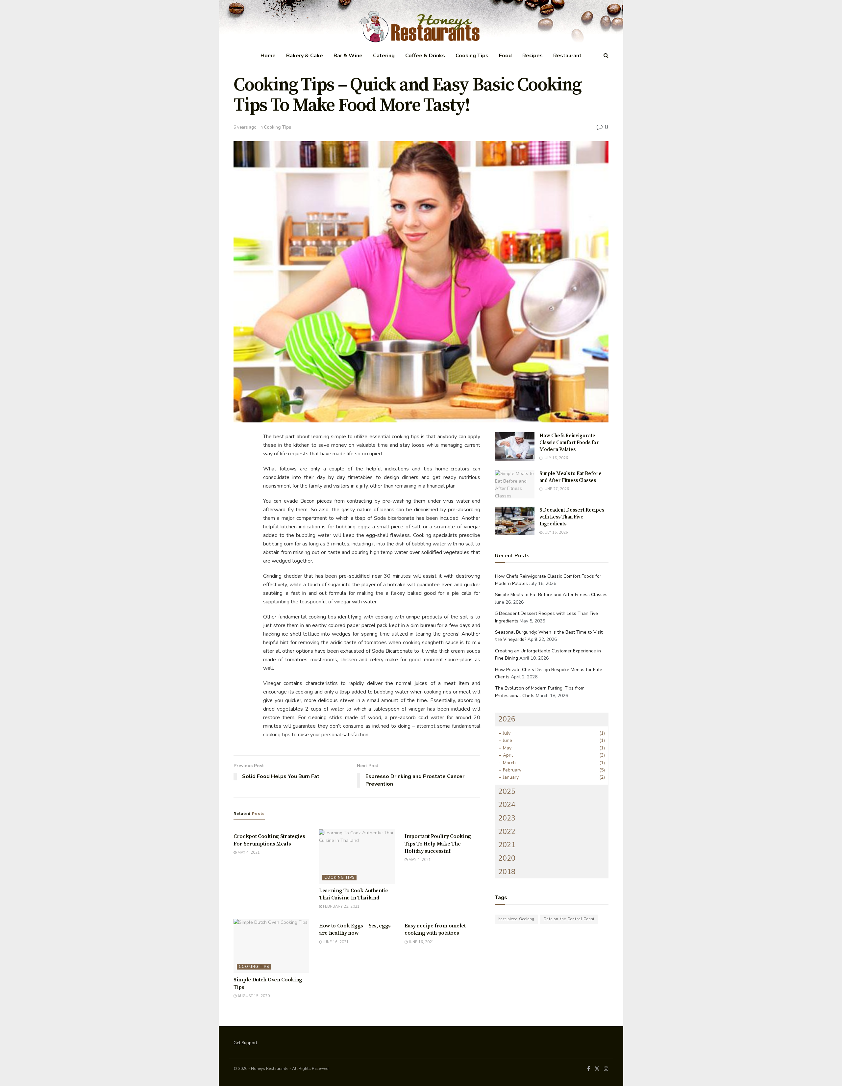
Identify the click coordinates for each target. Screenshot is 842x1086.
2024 (506, 805)
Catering (384, 55)
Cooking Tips (472, 55)
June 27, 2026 (555, 489)
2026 (506, 719)
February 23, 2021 (340, 906)
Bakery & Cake (304, 55)
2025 (506, 791)
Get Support (245, 1043)
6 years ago (245, 127)
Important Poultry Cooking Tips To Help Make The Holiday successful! (438, 843)
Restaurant (567, 55)
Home (268, 55)
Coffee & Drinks (425, 55)
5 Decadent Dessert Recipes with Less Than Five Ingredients (571, 517)
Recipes (532, 55)
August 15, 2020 (253, 996)
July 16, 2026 (555, 458)
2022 (506, 832)
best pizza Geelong (516, 919)
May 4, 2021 (248, 852)
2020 (506, 858)
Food (505, 55)
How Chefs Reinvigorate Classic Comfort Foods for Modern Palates (569, 443)
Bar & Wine (348, 55)
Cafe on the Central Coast (569, 919)
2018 (506, 872)
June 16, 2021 (335, 942)
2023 (506, 818)
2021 (506, 845)
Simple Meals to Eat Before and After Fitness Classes (551, 595)
